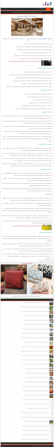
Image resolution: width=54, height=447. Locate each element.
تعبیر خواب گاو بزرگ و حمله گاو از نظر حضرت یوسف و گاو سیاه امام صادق (37, 421)
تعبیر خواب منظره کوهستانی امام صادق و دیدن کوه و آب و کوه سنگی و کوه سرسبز (35, 364)
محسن (47, 260)
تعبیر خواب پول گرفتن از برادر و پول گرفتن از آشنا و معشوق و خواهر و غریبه (37, 342)
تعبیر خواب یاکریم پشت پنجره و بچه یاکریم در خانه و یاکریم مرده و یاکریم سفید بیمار (35, 386)
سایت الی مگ (21, 38)
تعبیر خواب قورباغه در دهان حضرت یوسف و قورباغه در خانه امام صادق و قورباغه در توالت (34, 307)
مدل (51, 9)
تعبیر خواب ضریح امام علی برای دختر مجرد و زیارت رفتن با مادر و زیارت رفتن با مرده (35, 302)
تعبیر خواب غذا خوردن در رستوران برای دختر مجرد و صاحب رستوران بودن (37, 373)
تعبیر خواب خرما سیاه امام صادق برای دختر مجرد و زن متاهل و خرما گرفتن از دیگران (35, 426)
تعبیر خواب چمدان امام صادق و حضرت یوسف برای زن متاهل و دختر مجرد (37, 404)
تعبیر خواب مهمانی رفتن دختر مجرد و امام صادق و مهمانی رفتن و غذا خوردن (36, 382)
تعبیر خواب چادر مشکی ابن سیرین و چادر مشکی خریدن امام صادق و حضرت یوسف (25, 61)
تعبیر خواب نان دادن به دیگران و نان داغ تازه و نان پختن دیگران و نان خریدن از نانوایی (35, 351)
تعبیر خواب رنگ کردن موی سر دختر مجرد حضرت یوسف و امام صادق (38, 377)
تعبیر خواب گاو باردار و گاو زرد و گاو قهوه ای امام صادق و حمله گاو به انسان (37, 324)
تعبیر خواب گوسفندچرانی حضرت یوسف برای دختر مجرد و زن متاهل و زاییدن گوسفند (35, 439)
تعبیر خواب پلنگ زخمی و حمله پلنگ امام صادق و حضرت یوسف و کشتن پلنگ (36, 315)
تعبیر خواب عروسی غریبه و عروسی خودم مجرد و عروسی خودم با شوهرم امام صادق (36, 311)
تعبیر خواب (48, 9)
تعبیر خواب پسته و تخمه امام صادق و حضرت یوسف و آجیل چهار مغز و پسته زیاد (36, 430)
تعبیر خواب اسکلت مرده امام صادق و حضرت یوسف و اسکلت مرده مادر (37, 408)
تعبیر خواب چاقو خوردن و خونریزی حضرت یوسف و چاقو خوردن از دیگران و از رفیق (35, 333)
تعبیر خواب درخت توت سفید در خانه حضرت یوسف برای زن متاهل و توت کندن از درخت (34, 360)
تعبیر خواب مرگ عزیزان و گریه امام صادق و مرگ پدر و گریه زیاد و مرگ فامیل (36, 320)
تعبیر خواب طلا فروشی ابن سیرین (27, 16)
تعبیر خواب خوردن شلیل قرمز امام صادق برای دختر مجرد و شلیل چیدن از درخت (36, 390)
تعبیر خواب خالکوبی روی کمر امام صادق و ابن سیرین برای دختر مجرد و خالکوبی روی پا (35, 355)
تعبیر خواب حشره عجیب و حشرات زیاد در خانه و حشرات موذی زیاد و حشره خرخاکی (35, 412)
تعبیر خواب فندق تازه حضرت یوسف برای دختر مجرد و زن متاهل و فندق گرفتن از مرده (35, 417)
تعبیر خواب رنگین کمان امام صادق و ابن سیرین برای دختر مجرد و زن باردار (37, 395)
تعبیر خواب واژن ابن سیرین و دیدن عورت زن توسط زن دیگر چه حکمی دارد (26, 226)
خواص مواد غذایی (42, 9)
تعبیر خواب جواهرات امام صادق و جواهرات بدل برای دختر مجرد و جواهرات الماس (36, 434)
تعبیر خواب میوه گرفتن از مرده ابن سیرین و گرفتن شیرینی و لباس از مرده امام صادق (35, 346)
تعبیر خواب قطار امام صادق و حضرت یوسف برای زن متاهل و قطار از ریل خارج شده (35, 399)
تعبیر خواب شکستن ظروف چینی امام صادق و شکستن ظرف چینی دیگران (37, 368)
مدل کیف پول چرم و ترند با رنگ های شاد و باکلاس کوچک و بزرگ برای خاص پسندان (26, 296)
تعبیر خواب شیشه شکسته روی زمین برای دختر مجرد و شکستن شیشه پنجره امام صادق (35, 337)
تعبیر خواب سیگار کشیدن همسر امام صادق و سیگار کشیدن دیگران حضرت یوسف (36, 329)
